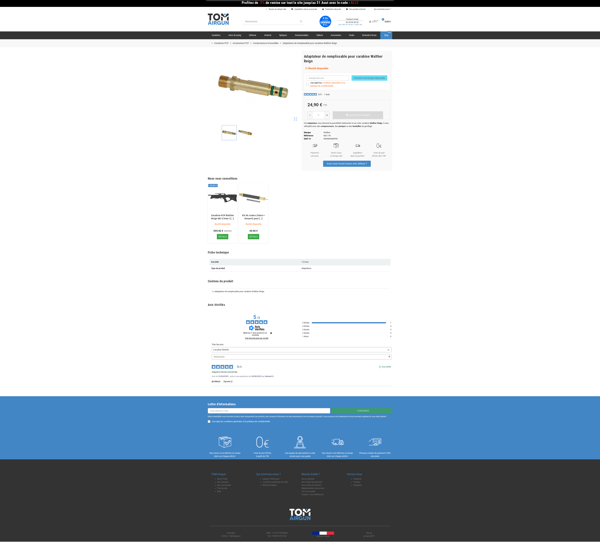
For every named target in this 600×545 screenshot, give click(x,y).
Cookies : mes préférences (312, 494)
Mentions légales (269, 485)
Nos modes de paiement (312, 482)
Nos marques (223, 482)
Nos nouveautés (224, 485)
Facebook (357, 479)
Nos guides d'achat (355, 9)
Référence (308, 135)
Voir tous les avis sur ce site (256, 338)
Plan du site (222, 488)
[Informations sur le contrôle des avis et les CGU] (271, 333)
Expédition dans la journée (304, 9)
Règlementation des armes (313, 488)
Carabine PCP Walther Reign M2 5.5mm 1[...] (222, 217)
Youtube (356, 482)
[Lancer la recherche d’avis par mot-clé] (389, 356)
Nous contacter (308, 479)
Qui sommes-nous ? (382, 9)
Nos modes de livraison (311, 485)
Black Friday (222, 479)
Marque (307, 132)
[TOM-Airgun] (218, 19)
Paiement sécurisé (331, 9)
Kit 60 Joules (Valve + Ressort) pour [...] (253, 217)
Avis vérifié (386, 367)
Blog (219, 491)
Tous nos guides (308, 491)
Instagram (357, 485)
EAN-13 (307, 139)
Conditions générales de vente (275, 482)
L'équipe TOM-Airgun (271, 479)
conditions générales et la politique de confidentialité (247, 421)
